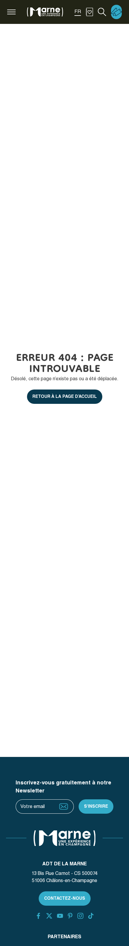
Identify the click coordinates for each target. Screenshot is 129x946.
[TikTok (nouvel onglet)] (91, 916)
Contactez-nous (64, 898)
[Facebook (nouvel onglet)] (38, 916)
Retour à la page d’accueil (64, 396)
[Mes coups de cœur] (89, 12)
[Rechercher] (102, 12)
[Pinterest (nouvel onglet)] (70, 916)
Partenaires (64, 936)
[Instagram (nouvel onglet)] (80, 916)
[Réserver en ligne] (116, 12)
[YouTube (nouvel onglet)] (60, 916)
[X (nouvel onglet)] (49, 916)
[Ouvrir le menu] (11, 12)
